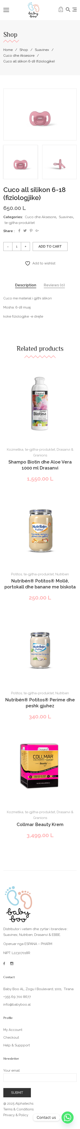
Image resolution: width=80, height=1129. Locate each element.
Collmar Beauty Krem (40, 824)
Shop (24, 50)
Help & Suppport (16, 1045)
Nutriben (62, 574)
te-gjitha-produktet (19, 223)
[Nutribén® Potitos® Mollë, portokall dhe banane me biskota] (40, 528)
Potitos (16, 574)
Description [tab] (25, 285)
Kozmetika (15, 450)
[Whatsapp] (68, 1117)
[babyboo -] (33, 10)
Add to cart (50, 246)
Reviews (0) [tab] (54, 285)
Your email (11, 1071)
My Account (12, 1030)
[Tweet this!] (25, 230)
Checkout (11, 1038)
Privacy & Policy (15, 1115)
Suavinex (42, 50)
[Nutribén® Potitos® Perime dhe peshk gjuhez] (40, 647)
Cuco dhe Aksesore (18, 56)
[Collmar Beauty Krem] (40, 766)
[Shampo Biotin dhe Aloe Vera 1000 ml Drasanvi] (40, 403)
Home (8, 50)
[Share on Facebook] (19, 230)
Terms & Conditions (18, 1109)
